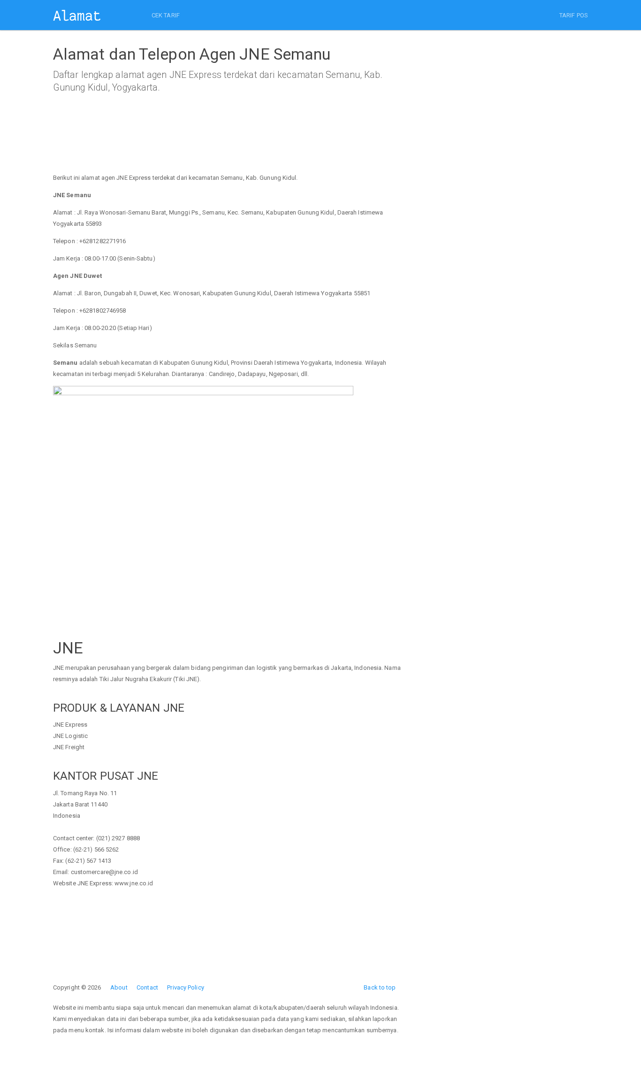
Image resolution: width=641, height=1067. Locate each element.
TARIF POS (573, 15)
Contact (147, 987)
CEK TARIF (166, 15)
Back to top (380, 987)
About (119, 987)
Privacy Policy (185, 987)
